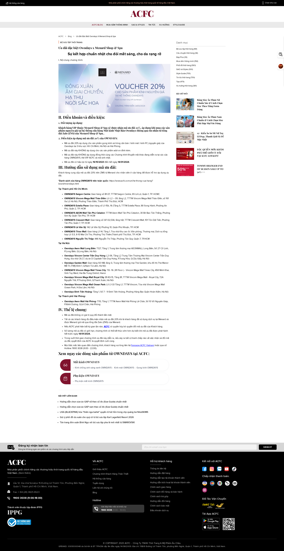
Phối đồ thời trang (183, 65)
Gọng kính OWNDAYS (147, 368)
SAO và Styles (182, 69)
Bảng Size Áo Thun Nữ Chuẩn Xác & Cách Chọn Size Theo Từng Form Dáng (209, 104)
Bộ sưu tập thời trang (71, 43)
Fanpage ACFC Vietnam (142, 345)
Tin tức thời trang (183, 78)
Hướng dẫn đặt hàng (160, 473)
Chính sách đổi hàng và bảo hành (166, 492)
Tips (178, 82)
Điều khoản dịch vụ (159, 510)
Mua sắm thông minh (185, 61)
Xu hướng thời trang (184, 86)
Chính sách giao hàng (160, 487)
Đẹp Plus (180, 57)
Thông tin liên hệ (158, 469)
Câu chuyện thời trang (185, 53)
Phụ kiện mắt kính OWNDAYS (89, 381)
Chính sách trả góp (159, 496)
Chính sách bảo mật (159, 506)
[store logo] (141, 14)
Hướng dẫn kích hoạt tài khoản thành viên (170, 482)
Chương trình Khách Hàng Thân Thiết (110, 474)
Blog (70, 36)
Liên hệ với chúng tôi (102, 488)
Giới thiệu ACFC (100, 469)
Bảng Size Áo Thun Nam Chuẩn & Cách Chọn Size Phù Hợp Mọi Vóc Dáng (210, 120)
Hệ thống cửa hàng (16, 3)
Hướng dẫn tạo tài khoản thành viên (167, 478)
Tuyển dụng (98, 483)
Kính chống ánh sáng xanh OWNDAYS (93, 368)
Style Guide (181, 74)
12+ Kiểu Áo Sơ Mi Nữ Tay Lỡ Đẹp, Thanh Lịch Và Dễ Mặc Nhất (210, 136)
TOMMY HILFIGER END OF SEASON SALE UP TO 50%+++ (210, 169)
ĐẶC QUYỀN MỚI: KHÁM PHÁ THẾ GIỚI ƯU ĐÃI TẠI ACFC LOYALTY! (210, 152)
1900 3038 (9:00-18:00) (27, 498)
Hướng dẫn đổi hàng (160, 501)
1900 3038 (113, 510)
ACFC (60, 36)
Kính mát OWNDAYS (124, 368)
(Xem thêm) (24, 473)
